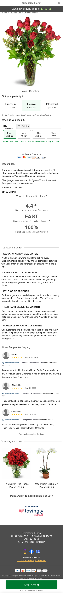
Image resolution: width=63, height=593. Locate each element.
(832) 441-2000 (31, 538)
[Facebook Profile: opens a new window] (31, 551)
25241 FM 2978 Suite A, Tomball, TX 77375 (31, 536)
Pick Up (25, 126)
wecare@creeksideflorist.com (31, 541)
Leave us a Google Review (31, 560)
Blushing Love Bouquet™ (32, 393)
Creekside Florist (31, 3)
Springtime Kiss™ (29, 419)
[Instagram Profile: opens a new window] (25, 551)
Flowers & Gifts (15, 12)
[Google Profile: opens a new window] (38, 551)
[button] (56, 586)
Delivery (9, 128)
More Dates (53, 134)
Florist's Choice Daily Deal (33, 362)
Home (4, 12)
